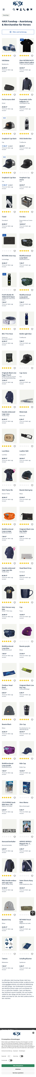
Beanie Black (6, 724)
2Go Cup (22, 724)
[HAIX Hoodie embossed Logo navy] (9, 397)
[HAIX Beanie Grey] (9, 904)
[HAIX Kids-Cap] (26, 748)
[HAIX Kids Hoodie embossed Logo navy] (9, 865)
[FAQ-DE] (27, 9)
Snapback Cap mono (24, 179)
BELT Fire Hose (7, 334)
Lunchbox (5, 451)
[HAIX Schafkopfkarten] (26, 943)
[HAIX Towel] (9, 201)
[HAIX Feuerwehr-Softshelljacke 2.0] (26, 84)
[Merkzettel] (17, 9)
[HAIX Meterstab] (26, 397)
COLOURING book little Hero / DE (8, 803)
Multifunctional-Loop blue (8, 647)
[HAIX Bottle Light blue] (26, 319)
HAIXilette (5, 60)
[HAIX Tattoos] (9, 943)
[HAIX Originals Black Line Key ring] (26, 670)
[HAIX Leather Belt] (26, 436)
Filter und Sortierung (19, 32)
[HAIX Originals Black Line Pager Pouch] (9, 358)
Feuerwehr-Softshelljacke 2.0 (25, 100)
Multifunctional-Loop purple (8, 764)
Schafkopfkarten (25, 959)
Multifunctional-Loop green (25, 296)
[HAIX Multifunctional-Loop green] (26, 279)
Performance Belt (8, 99)
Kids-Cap (22, 763)
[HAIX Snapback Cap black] (9, 123)
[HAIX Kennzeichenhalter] (9, 826)
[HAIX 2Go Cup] (26, 709)
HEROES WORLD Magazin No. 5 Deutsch (25, 842)
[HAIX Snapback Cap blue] (9, 162)
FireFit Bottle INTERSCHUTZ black (8, 296)
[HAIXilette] (9, 45)
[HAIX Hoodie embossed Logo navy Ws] (9, 553)
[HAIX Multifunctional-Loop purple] (9, 748)
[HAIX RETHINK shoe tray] (9, 240)
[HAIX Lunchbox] (9, 436)
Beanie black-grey (25, 490)
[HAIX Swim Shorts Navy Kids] (26, 865)
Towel (4, 217)
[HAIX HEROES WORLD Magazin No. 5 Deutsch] (26, 826)
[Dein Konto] (21, 9)
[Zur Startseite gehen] (18, 4)
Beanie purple (24, 646)
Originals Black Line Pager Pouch (9, 374)
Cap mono (23, 373)
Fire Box (22, 217)
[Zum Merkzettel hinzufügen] (15, 57)
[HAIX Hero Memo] (26, 787)
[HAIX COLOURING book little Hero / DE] (9, 787)
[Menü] (3, 9)
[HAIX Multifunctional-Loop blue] (9, 631)
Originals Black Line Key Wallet (26, 530)
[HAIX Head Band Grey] (26, 553)
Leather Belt (23, 451)
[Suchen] (14, 9)
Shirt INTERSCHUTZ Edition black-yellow (26, 61)
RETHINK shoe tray (9, 256)
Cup (20, 607)
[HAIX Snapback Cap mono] (26, 162)
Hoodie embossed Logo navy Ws (8, 569)
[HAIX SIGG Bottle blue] (26, 123)
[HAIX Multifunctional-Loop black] (26, 240)
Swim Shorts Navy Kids (26, 881)
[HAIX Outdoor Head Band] (9, 670)
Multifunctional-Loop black (25, 257)
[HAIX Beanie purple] (26, 631)
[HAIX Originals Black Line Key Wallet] (26, 514)
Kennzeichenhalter (9, 841)
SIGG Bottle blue (25, 139)
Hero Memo (23, 802)
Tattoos (4, 959)
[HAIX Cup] (26, 592)
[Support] (24, 9)
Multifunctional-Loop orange (8, 530)
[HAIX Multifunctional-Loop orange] (9, 514)
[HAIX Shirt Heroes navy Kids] (9, 592)
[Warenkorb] (31, 9)
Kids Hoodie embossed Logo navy (9, 881)
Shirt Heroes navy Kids (8, 608)
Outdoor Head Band (7, 686)
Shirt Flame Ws (7, 490)
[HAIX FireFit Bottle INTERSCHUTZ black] (9, 279)
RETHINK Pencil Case (25, 921)
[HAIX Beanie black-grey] (26, 475)
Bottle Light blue (25, 334)
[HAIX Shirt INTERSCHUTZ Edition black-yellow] (26, 45)
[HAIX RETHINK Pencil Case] (26, 904)
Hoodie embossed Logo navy (8, 413)
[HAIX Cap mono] (26, 358)
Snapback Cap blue (9, 178)
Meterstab (23, 412)
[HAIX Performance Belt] (9, 84)
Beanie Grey (6, 920)
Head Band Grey (25, 568)
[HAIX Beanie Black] (9, 709)
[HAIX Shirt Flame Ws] (9, 475)
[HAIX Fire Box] (26, 201)
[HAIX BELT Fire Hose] (9, 319)
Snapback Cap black (9, 139)
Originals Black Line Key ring (26, 686)
